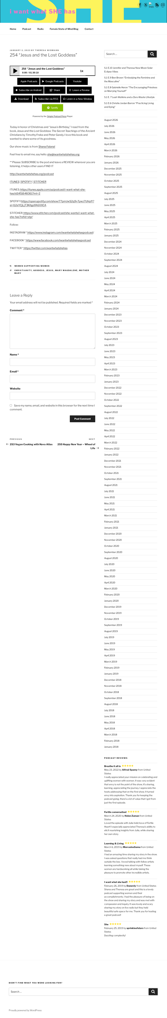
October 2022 (111, 399)
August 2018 (111, 704)
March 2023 (110, 369)
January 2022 (111, 454)
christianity (23, 270)
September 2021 (113, 479)
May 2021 (109, 503)
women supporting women (32, 266)
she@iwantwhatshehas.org (63, 154)
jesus (50, 270)
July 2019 (109, 637)
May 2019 (109, 649)
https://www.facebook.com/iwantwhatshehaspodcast (58, 240)
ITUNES (14, 181)
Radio (40, 29)
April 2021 (109, 509)
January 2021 (111, 527)
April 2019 (109, 655)
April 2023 (109, 363)
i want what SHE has (43, 11)
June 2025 (109, 205)
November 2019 (112, 613)
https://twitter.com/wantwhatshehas (45, 248)
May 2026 (109, 138)
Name (14, 354)
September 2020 (113, 552)
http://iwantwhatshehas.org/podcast (32, 173)
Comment (17, 310)
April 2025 (109, 217)
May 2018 (109, 722)
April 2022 (109, 436)
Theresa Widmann (47, 50)
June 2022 (109, 424)
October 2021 (111, 473)
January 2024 (111, 308)
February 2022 (111, 448)
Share (57, 90)
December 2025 (112, 168)
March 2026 (110, 150)
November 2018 (112, 685)
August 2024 (111, 266)
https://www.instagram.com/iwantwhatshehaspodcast (60, 232)
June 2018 (109, 716)
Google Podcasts (54, 81)
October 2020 (111, 545)
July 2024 (109, 272)
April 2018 (109, 728)
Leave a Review (81, 90)
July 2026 (109, 126)
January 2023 (111, 381)
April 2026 (109, 144)
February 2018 (111, 740)
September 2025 (113, 186)
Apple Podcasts (29, 81)
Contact (89, 29)
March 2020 (110, 588)
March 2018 (110, 734)
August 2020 (111, 558)
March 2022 (110, 442)
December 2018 (112, 679)
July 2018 (109, 710)
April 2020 (109, 582)
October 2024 (111, 253)
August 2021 (111, 485)
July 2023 (109, 345)
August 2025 (111, 193)
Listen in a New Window (79, 99)
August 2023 (111, 339)
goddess (39, 270)
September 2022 (113, 405)
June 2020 (109, 570)
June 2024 (109, 278)
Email (14, 371)
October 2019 (111, 619)
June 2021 (109, 497)
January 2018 (111, 746)
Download (23, 99)
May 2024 (109, 284)
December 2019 (112, 606)
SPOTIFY (26, 181)
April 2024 (109, 290)
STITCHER (39, 181)
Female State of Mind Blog (64, 29)
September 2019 (113, 625)
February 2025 (112, 229)
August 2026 (111, 120)
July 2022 (109, 418)
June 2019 (109, 643)
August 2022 (111, 412)
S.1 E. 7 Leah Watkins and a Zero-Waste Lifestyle (129, 97)
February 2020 (112, 594)
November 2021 (112, 466)
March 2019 (110, 661)
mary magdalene (66, 270)
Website (15, 388)
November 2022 (112, 393)
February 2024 (112, 302)
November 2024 (113, 247)
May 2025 (109, 211)
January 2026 (111, 162)
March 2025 (110, 223)
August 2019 (111, 631)
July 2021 (109, 491)
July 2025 (109, 199)
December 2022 (112, 387)
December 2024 (112, 241)
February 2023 (112, 375)
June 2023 (109, 351)
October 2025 (111, 180)
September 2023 (113, 333)
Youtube (77, 81)
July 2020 (109, 564)
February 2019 (111, 667)
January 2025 (111, 235)
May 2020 (109, 576)
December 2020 (113, 533)
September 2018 (113, 698)
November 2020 (113, 539)
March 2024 (110, 296)
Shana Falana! (46, 146)
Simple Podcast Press (56, 116)
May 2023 (109, 357)
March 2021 (110, 515)
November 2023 (113, 320)
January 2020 (111, 600)
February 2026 (112, 156)
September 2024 (113, 259)
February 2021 (111, 521)
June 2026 (109, 132)
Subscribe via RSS (48, 99)
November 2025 (113, 174)
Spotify (54, 107)
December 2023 (112, 314)
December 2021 (112, 460)
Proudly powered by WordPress (25, 1010)
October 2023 (111, 326)
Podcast (26, 29)
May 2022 (109, 430)
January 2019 (111, 673)
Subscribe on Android (30, 90)
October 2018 (111, 692)
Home (13, 29)
